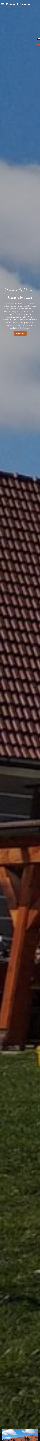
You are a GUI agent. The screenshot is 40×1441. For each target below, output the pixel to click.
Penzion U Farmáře (18, 4)
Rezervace (20, 333)
